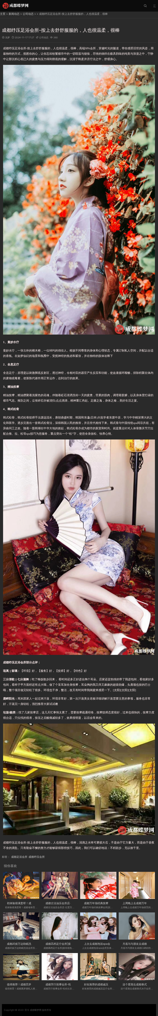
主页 (2, 13)
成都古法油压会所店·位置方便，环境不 (68, 903)
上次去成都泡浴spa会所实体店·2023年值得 (110, 943)
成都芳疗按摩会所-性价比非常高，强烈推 (70, 984)
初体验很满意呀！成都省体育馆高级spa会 (32, 903)
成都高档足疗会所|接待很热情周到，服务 (70, 943)
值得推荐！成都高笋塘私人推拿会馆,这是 (31, 984)
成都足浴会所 (19, 856)
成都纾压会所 (37, 856)
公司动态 (28, 13)
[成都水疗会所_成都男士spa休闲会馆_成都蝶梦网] (15, 5)
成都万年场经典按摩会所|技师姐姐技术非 (109, 903)
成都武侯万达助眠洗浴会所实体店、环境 (31, 943)
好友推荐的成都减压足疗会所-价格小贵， (109, 984)
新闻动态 (14, 13)
